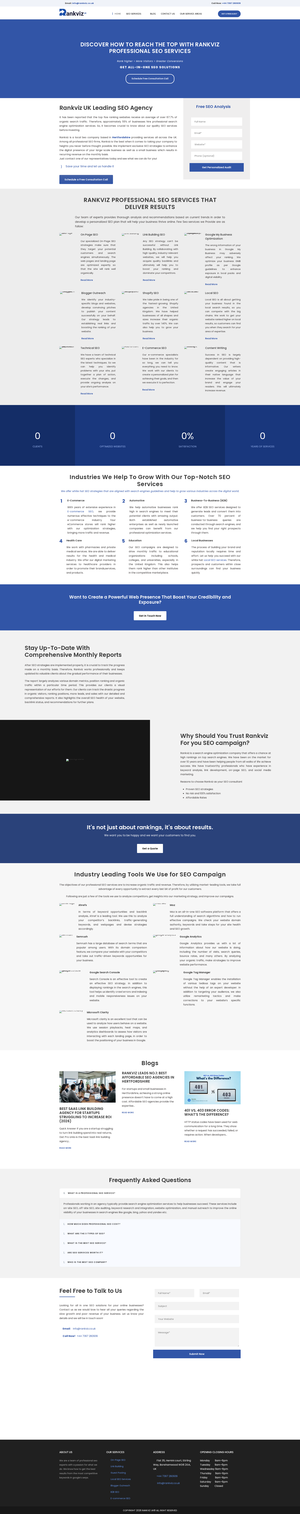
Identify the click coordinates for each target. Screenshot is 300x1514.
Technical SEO (90, 348)
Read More (87, 280)
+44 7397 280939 (231, 3)
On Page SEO (89, 234)
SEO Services (133, 13)
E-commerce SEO (80, 511)
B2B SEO (115, 1492)
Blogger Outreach (93, 293)
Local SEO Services (121, 1479)
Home (118, 13)
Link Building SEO (154, 234)
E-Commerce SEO (154, 348)
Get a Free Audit (229, 13)
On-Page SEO (118, 1460)
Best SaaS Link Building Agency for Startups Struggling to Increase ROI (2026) (85, 1115)
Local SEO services (215, 560)
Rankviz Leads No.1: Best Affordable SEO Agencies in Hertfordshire (148, 1077)
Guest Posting (118, 1472)
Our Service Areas (191, 13)
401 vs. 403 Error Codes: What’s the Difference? (206, 1112)
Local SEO (211, 293)
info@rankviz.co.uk (83, 3)
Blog (153, 13)
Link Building (117, 1466)
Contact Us (168, 13)
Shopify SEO (151, 293)
